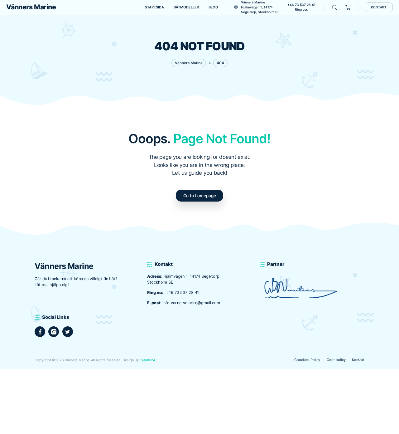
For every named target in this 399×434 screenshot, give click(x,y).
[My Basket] (348, 7)
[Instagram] (53, 331)
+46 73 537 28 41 (182, 292)
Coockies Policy (307, 360)
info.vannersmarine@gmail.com (191, 302)
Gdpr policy (336, 360)
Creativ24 (148, 360)
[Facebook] (40, 331)
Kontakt (358, 360)
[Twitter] (67, 331)
